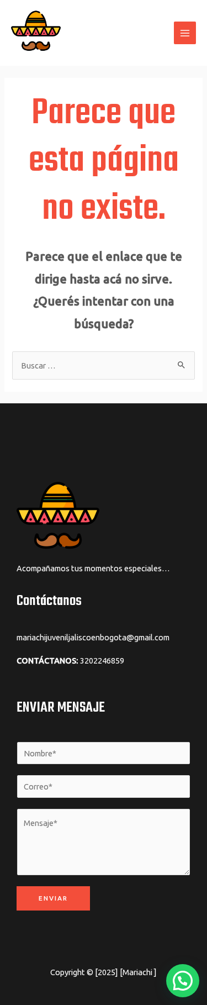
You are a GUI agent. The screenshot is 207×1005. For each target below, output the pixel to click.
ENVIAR (53, 898)
